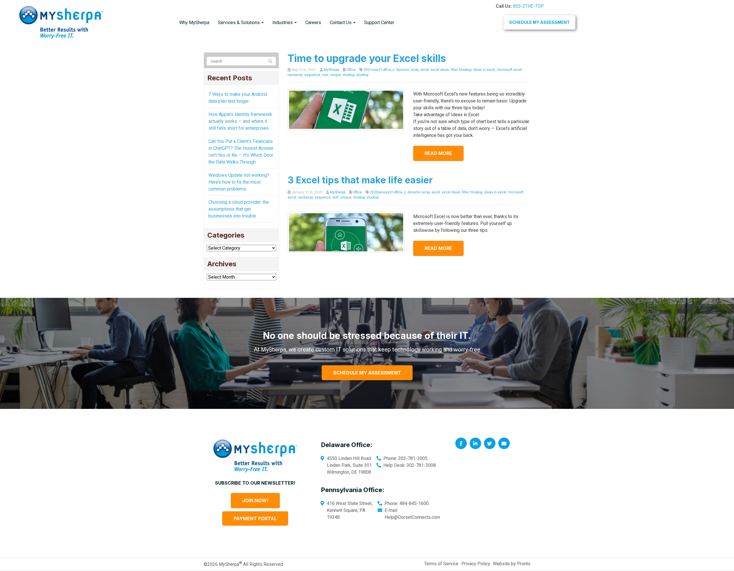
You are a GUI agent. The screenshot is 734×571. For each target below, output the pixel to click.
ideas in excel (484, 70)
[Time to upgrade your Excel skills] (346, 109)
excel (424, 70)
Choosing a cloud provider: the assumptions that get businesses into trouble (238, 209)
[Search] (270, 61)
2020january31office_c (388, 192)
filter (454, 70)
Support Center (379, 22)
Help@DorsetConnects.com (412, 517)
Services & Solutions (239, 22)
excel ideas (440, 70)
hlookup (465, 70)
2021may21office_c (379, 70)
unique (335, 75)
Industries (283, 22)
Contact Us (341, 22)
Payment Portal (255, 518)
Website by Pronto (511, 563)
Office (351, 70)
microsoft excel (509, 70)
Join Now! (255, 500)
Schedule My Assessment (539, 22)
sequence (312, 75)
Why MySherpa (194, 22)
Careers (313, 22)
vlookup (349, 75)
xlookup (362, 75)
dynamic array (407, 70)
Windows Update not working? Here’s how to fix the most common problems (238, 182)
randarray (295, 75)
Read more (438, 153)
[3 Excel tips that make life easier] (346, 232)
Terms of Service (441, 563)
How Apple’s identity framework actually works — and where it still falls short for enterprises (240, 121)
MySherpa (331, 70)
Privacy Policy (475, 563)
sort (325, 75)
